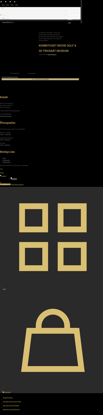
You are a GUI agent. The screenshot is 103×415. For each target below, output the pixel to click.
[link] (14, 22)
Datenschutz (7, 162)
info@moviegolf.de (6, 116)
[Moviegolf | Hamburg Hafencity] (9, 5)
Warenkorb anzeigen (17, 184)
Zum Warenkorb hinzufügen (40, 79)
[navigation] (51, 183)
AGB (4, 158)
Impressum (6, 160)
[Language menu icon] (3, 15)
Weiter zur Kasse (5, 184)
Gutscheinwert (43, 54)
